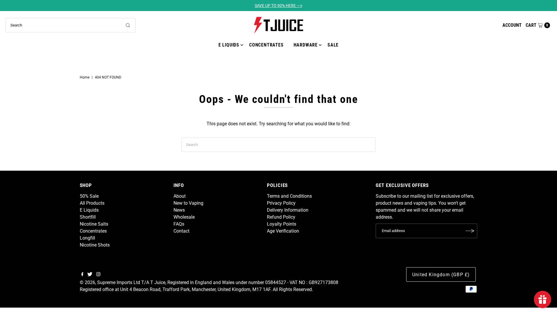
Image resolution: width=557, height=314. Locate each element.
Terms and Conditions (289, 196)
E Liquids (228, 45)
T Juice (157, 282)
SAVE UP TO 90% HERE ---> (278, 5)
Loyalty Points (281, 224)
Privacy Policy (281, 203)
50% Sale (89, 196)
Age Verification (283, 231)
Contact (181, 231)
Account (512, 25)
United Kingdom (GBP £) (441, 274)
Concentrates (266, 45)
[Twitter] (89, 274)
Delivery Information (287, 210)
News (179, 210)
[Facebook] (82, 274)
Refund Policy (281, 217)
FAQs (178, 224)
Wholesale (184, 217)
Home (84, 77)
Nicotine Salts (94, 224)
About (179, 196)
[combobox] (70, 25)
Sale (333, 45)
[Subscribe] (470, 231)
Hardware (306, 45)
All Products (92, 203)
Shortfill (88, 217)
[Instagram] (98, 274)
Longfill (87, 238)
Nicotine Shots (95, 245)
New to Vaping (188, 203)
